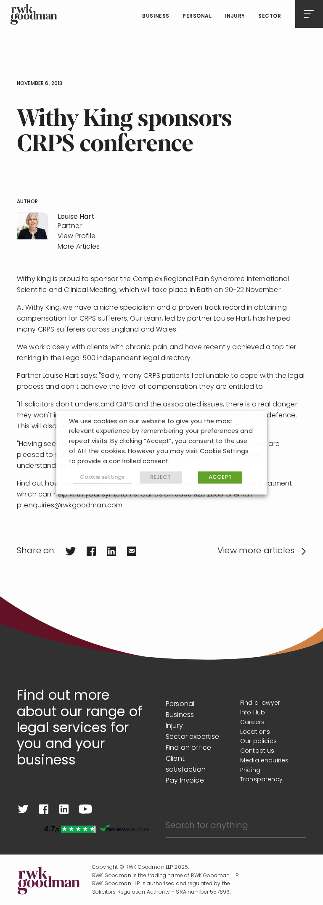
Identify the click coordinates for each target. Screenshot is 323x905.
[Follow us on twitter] (23, 809)
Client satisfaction (186, 764)
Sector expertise (193, 737)
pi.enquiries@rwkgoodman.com (69, 505)
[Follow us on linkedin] (64, 809)
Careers (252, 722)
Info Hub (252, 713)
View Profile (76, 236)
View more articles (255, 551)
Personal (197, 16)
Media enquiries (264, 761)
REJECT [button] (160, 477)
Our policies (258, 741)
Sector (269, 16)
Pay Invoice (185, 781)
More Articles (79, 247)
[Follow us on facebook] (44, 809)
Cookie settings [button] (102, 477)
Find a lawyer (260, 703)
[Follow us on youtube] (85, 809)
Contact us (257, 751)
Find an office (188, 748)
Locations (255, 732)
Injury (235, 16)
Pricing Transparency (261, 775)
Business (155, 16)
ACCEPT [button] (220, 477)
